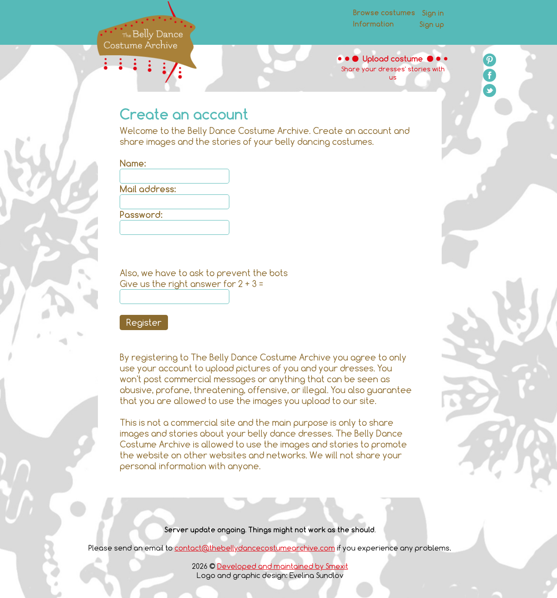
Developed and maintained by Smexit (282, 566)
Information (373, 23)
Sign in (433, 12)
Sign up (431, 24)
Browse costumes (384, 12)
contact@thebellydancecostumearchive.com (254, 547)
